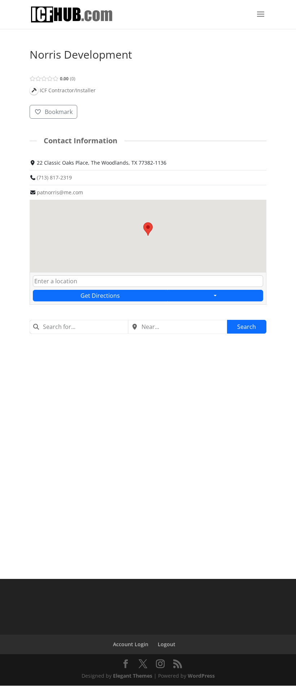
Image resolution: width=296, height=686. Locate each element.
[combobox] (79, 327)
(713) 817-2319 (54, 177)
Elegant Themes (132, 675)
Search (246, 327)
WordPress (201, 675)
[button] (148, 229)
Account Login (130, 644)
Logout (166, 644)
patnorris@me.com (60, 192)
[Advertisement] (148, 395)
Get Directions (100, 296)
